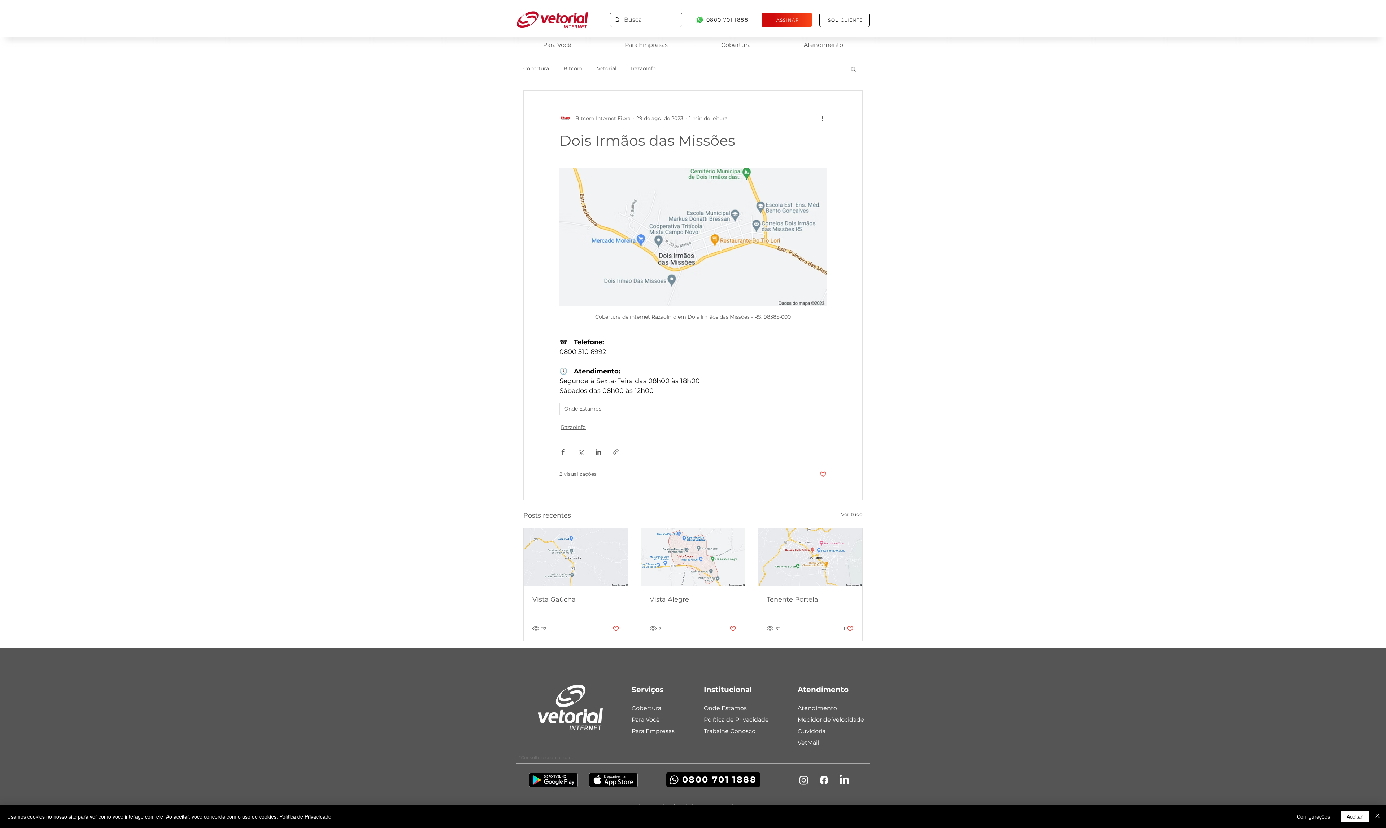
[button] (853, 69)
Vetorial (606, 68)
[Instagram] (804, 780)
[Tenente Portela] (810, 557)
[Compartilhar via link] (616, 451)
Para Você (646, 719)
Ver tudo (852, 514)
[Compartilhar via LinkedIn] (598, 451)
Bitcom (573, 68)
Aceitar (1355, 816)
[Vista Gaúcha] (576, 557)
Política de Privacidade (305, 816)
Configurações (1313, 816)
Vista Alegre (669, 599)
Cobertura (536, 68)
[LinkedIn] (844, 780)
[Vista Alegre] (693, 557)
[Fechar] (1377, 816)
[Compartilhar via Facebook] (562, 451)
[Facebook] (824, 780)
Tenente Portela (792, 599)
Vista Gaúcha (554, 599)
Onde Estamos (582, 409)
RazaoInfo (643, 68)
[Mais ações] (822, 118)
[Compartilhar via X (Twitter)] (580, 451)
